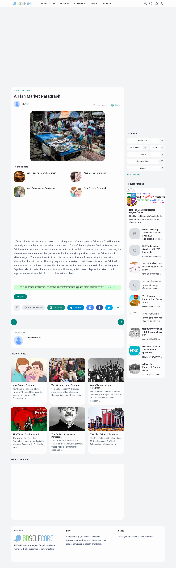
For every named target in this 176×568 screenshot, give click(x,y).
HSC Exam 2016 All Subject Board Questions (151, 349)
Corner (143, 168)
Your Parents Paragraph (95, 188)
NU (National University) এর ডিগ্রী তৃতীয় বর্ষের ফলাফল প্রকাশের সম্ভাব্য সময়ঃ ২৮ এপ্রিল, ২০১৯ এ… (145, 219)
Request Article (48, 3)
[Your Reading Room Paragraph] (19, 181)
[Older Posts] (14, 322)
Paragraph (20, 296)
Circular (143, 154)
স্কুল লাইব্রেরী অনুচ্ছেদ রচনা (152, 281)
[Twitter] (109, 307)
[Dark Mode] (145, 3)
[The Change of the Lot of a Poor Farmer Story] (134, 305)
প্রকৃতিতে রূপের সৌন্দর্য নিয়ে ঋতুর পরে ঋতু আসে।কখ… (152, 320)
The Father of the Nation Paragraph (63, 435)
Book (155, 147)
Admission (142, 140)
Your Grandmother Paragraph (41, 188)
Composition (142, 161)
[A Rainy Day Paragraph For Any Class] (134, 373)
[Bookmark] (16, 308)
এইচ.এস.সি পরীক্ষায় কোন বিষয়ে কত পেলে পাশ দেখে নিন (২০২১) (152, 267)
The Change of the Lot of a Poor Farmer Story (152, 299)
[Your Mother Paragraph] (76, 181)
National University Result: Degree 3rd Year (142, 211)
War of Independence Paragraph (100, 386)
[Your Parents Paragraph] (76, 196)
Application (134, 147)
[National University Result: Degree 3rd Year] (146, 206)
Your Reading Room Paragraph (41, 173)
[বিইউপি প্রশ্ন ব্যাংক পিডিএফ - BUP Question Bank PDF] (134, 338)
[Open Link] (161, 3)
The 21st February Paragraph (104, 434)
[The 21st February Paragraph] (106, 430)
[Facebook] (99, 307)
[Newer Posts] (121, 322)
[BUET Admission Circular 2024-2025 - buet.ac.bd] (134, 255)
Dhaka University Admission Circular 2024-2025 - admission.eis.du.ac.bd (152, 236)
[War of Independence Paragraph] (106, 381)
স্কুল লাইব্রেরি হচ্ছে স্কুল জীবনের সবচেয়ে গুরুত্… (151, 287)
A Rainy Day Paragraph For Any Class (151, 367)
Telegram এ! (108, 287)
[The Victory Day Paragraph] (29, 430)
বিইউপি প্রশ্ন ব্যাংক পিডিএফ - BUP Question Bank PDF (152, 332)
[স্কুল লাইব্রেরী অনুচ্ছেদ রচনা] (134, 290)
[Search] (156, 3)
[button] (114, 105)
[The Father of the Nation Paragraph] (67, 430)
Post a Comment (35, 307)
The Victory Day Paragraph (26, 434)
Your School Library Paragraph (66, 385)
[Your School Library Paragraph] (67, 381)
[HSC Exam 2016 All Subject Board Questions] (134, 355)
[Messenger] (90, 307)
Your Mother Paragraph (95, 173)
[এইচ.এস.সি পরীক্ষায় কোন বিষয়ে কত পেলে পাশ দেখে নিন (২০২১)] (134, 272)
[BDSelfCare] (22, 4)
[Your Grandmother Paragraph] (19, 196)
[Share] (118, 307)
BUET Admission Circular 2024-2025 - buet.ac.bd (151, 249)
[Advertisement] (88, 28)
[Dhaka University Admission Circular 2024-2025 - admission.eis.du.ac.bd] (134, 238)
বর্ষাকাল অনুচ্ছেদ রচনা (150, 314)
